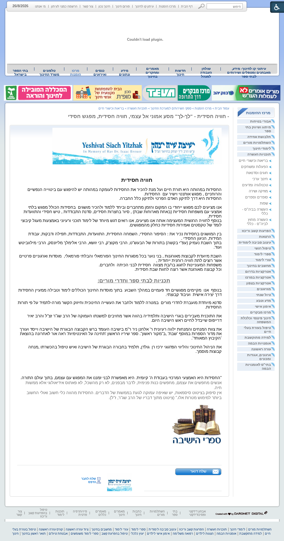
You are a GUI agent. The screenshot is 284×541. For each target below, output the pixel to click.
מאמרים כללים (100, 513)
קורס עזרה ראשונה (51, 529)
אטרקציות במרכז (258, 277)
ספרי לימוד (262, 254)
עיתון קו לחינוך (144, 6)
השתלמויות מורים (257, 143)
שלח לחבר (88, 478)
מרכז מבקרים (260, 312)
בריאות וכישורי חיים (253, 161)
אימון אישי (263, 306)
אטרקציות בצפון (258, 283)
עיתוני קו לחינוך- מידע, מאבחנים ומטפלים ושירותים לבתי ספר (249, 72)
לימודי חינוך (262, 148)
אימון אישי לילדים (158, 533)
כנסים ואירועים (99, 72)
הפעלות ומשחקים (254, 167)
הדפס (92, 482)
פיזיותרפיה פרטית (80, 513)
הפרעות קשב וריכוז (256, 231)
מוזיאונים (264, 289)
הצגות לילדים (205, 533)
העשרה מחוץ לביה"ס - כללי (257, 222)
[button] (201, 6)
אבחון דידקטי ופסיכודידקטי (197, 513)
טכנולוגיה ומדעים (255, 185)
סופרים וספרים (256, 197)
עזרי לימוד (263, 260)
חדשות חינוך (180, 72)
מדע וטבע (263, 301)
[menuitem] (249, 72)
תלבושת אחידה (259, 137)
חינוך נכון (104, 6)
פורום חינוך (122, 6)
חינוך (15, 533)
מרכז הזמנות (167, 6)
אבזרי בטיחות (260, 121)
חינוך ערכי (260, 179)
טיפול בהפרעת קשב (115, 533)
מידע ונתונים (124, 72)
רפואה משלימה (183, 533)
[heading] (199, 174)
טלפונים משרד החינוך (49, 72)
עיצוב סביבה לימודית (255, 242)
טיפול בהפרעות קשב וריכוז (37, 513)
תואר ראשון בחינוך (34, 533)
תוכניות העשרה (259, 154)
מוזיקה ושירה (258, 191)
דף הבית (186, 6)
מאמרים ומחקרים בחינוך (152, 72)
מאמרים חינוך (119, 513)
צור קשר (88, 6)
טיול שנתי (263, 295)
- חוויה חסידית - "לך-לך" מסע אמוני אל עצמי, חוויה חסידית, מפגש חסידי (148, 116)
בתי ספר (175, 513)
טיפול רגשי (262, 248)
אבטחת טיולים (58, 533)
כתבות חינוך (137, 513)
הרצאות (265, 237)
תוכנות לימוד (59, 513)
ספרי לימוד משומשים (84, 533)
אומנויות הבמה (259, 343)
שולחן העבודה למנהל (206, 72)
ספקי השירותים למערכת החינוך (171, 108)
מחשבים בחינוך (259, 266)
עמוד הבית (222, 108)
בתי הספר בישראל (20, 72)
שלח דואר (198, 471)
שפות (264, 203)
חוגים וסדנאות (257, 173)
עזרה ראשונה (261, 349)
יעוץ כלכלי (137, 533)
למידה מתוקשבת (258, 338)
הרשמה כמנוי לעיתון (64, 6)
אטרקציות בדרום (258, 272)
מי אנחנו (40, 6)
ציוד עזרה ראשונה (77, 529)
